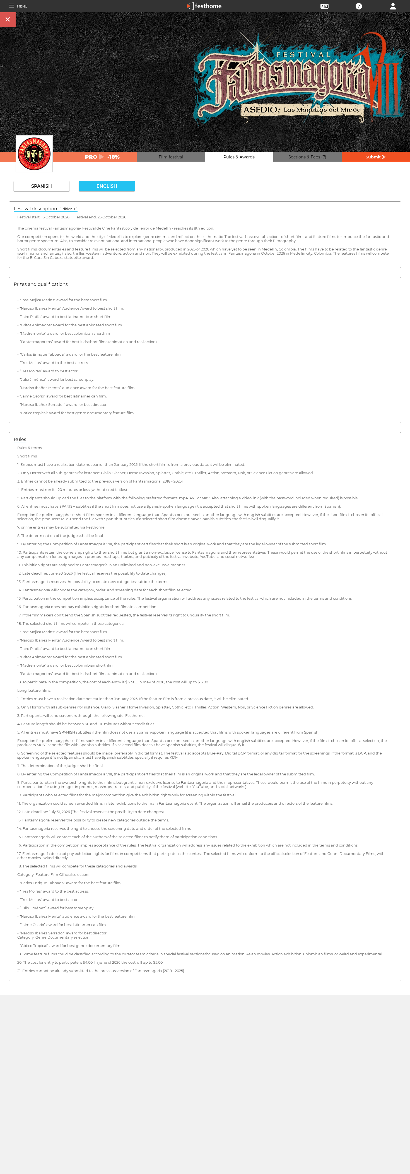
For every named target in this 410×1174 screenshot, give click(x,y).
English (107, 186)
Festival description (46, 208)
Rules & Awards (239, 157)
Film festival (171, 157)
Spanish (41, 186)
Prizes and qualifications (41, 284)
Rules (20, 439)
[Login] (393, 6)
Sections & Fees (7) (307, 157)
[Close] (8, 19)
